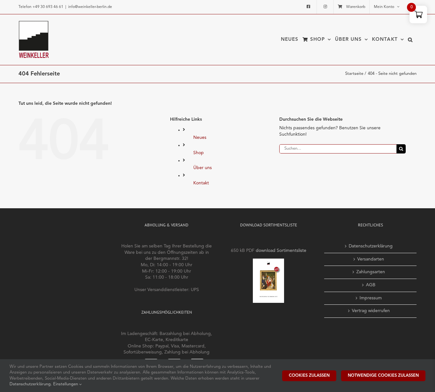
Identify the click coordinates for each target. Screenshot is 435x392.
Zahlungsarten (370, 272)
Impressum (371, 298)
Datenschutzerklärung (371, 246)
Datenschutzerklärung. (31, 384)
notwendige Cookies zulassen (383, 376)
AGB (370, 285)
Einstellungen (66, 384)
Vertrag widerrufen (371, 311)
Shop (198, 153)
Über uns (202, 168)
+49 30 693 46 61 (47, 7)
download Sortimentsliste (281, 250)
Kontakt (201, 183)
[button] (410, 39)
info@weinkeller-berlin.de (90, 7)
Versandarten (370, 259)
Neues (199, 137)
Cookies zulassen (309, 376)
